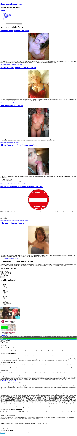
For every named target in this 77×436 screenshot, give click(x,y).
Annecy (4, 292)
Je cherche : (2, 272)
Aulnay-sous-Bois (7, 303)
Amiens (4, 289)
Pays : (1, 274)
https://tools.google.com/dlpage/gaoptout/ (8, 380)
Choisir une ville (6, 17)
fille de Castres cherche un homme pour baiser (19, 145)
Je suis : (2, 271)
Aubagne (5, 301)
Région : (2, 275)
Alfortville (5, 287)
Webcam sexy (5, 20)
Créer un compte (6, 18)
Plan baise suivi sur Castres (11, 106)
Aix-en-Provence (6, 283)
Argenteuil (5, 296)
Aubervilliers (6, 302)
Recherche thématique (7, 15)
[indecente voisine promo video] (10, 319)
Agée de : (2, 273)
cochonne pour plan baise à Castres (14, 31)
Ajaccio (4, 284)
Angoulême (5, 291)
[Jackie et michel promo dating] (8, 334)
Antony (4, 295)
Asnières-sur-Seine (7, 299)
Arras (4, 298)
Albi (4, 285)
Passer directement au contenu (6, 0)
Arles (4, 297)
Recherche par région (7, 14)
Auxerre (4, 304)
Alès (4, 286)
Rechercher (2, 22)
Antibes (4, 293)
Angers (4, 290)
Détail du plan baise (11, 64)
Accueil (4, 13)
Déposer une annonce (7, 19)
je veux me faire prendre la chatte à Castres (18, 68)
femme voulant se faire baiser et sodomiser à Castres (21, 187)
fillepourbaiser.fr (3, 335)
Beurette (6, 16)
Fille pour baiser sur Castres (12, 223)
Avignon (5, 305)
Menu (2, 10)
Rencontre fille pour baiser (11, 4)
